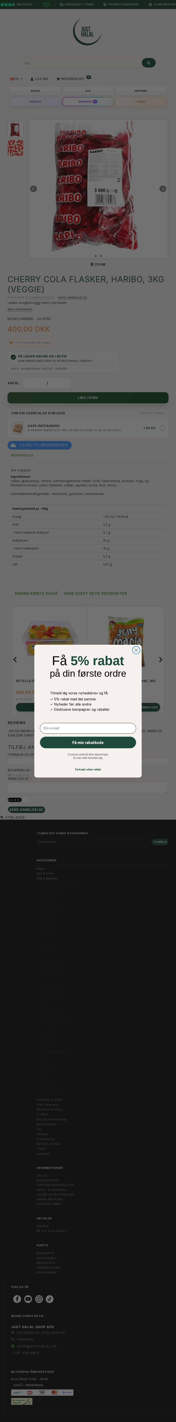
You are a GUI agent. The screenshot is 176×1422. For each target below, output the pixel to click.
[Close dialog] (136, 650)
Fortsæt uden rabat (88, 769)
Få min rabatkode (88, 742)
